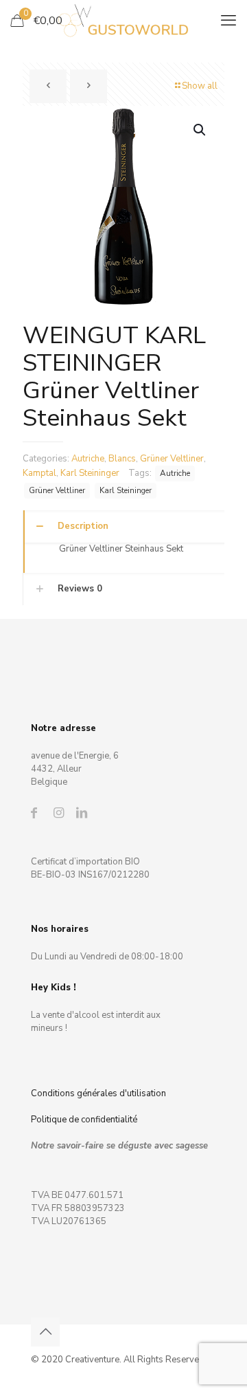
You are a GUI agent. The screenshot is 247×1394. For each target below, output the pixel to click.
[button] (200, 130)
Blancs (122, 459)
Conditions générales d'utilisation (98, 1093)
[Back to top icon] (45, 1332)
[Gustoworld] (123, 20)
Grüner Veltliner (172, 459)
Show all (199, 86)
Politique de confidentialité (84, 1119)
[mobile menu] (228, 20)
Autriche (87, 459)
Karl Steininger (89, 473)
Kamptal (39, 473)
